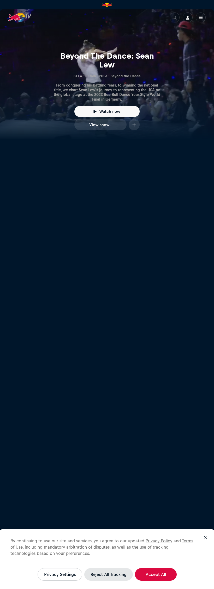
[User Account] (188, 17)
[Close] (205, 537)
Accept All (156, 574)
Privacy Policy (159, 540)
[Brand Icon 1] (107, 4)
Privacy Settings (60, 574)
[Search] (175, 17)
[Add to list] (134, 124)
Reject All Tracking (109, 574)
